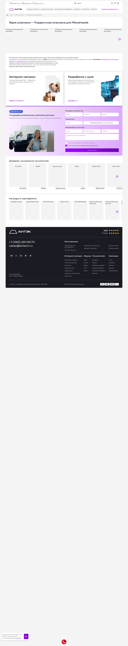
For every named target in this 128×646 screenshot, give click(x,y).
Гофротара (68, 265)
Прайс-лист (68, 276)
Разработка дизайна (90, 248)
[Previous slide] (11, 176)
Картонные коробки (71, 260)
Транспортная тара (71, 262)
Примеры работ (114, 248)
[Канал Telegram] (30, 255)
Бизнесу (95, 273)
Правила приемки (98, 268)
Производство (113, 270)
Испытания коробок (98, 270)
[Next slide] (117, 176)
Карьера (111, 268)
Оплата (94, 262)
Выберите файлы (96, 122)
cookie (19, 638)
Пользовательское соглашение (74, 284)
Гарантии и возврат (98, 265)
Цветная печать (114, 245)
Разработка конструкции (92, 245)
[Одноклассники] (21, 255)
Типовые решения (70, 250)
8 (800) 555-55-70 (26, 3)
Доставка (95, 260)
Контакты (112, 262)
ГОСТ (85, 268)
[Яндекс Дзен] (16, 255)
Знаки (86, 270)
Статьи (86, 262)
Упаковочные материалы (72, 273)
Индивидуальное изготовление (70, 246)
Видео (86, 265)
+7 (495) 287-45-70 (14, 3)
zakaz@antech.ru (38, 3)
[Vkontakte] (11, 255)
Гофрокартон (69, 270)
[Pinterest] (25, 255)
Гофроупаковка (69, 268)
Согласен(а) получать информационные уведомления (83, 145)
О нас (110, 260)
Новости (111, 265)
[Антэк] (7, 15)
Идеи (85, 260)
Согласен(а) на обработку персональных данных (81, 143)
